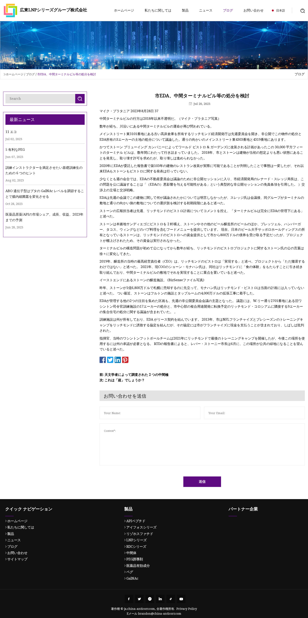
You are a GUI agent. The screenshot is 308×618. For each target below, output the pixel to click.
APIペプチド (135, 521)
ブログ (228, 10)
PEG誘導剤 (134, 559)
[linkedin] (160, 599)
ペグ (129, 572)
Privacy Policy (186, 609)
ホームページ (124, 10)
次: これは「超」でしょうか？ (122, 380)
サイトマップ (17, 559)
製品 (185, 10)
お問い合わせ (253, 10)
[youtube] (181, 599)
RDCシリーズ (136, 546)
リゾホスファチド (139, 533)
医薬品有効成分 (138, 565)
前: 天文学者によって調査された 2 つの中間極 (134, 374)
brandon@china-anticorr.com (159, 613)
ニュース (205, 10)
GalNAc (132, 578)
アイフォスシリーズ (141, 527)
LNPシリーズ (136, 540)
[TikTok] (171, 599)
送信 (202, 481)
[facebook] (129, 599)
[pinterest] (150, 599)
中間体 (131, 552)
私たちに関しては (158, 10)
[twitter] (139, 599)
